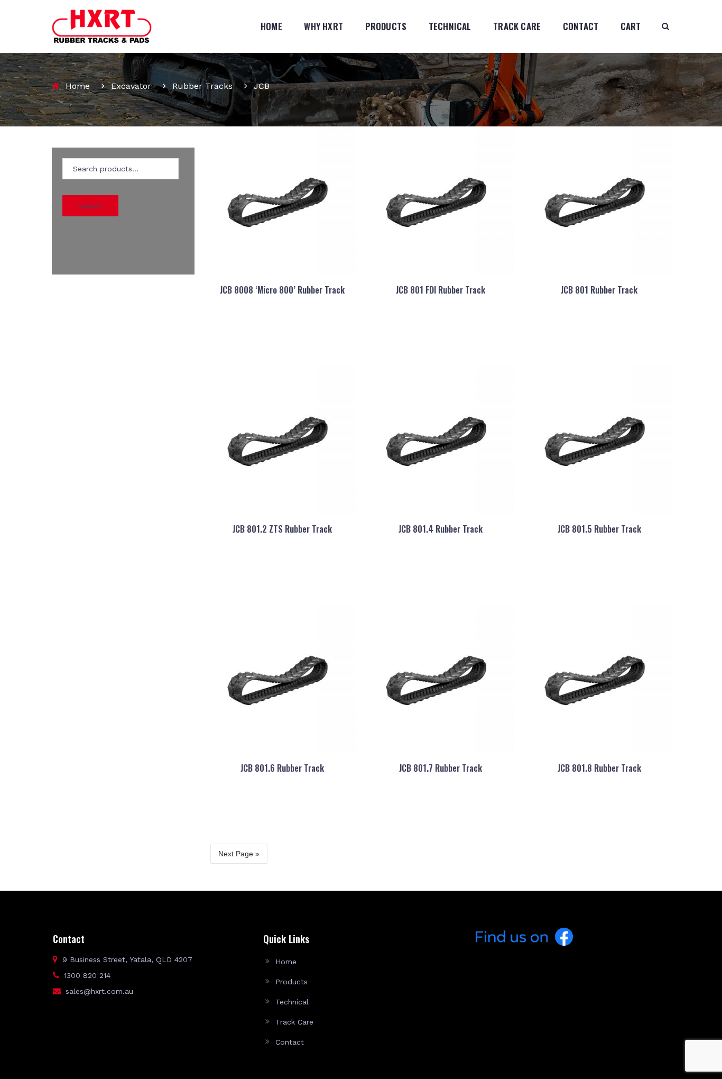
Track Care (517, 26)
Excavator (131, 86)
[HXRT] (102, 26)
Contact (580, 26)
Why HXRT (323, 26)
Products (386, 26)
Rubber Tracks (202, 86)
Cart (631, 26)
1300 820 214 (87, 975)
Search (90, 206)
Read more (281, 335)
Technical (450, 26)
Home (271, 26)
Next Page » (239, 853)
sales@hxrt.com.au (99, 991)
